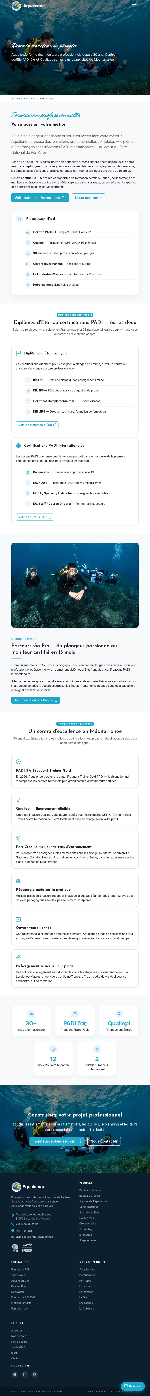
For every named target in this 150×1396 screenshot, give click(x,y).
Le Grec (84, 1297)
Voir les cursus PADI (33, 517)
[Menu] (134, 6)
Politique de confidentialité (125, 1391)
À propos (16, 1330)
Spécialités (18, 1291)
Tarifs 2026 (18, 1347)
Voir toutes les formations (37, 198)
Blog (14, 1352)
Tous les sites (87, 1269)
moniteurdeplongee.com (54, 1141)
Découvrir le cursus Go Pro (33, 700)
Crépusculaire (87, 1223)
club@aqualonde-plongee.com (34, 1236)
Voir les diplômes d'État (35, 425)
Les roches (86, 1302)
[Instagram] (24, 1374)
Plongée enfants (21, 1302)
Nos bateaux (19, 1336)
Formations (30, 98)
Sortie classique (89, 1206)
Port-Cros (85, 1280)
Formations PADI (21, 1269)
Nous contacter (88, 198)
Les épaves (86, 1286)
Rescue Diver (19, 1286)
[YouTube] (34, 1374)
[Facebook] (14, 1374)
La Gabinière (87, 1308)
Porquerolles (87, 1275)
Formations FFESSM (23, 1297)
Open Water (18, 1275)
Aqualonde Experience (93, 1201)
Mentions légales (97, 1391)
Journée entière (89, 1212)
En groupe (85, 1234)
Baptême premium (90, 1195)
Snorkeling (85, 1229)
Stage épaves (87, 1240)
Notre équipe (19, 1341)
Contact (16, 1358)
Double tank (86, 1218)
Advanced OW (20, 1280)
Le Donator (86, 1291)
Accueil (15, 98)
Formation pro (19, 1308)
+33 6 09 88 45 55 (27, 1224)
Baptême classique (90, 1190)
